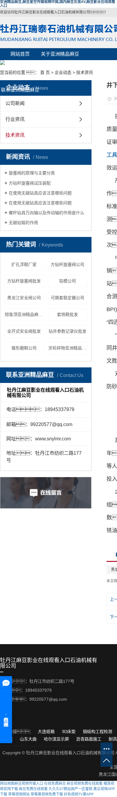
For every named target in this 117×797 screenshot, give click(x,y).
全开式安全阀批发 (24, 331)
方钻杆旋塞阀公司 (67, 264)
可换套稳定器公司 (67, 297)
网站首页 (20, 54)
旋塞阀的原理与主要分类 (32, 173)
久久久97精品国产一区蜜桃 (70, 789)
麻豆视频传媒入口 (28, 783)
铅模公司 (67, 281)
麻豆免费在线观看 (33, 789)
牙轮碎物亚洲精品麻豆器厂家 (67, 348)
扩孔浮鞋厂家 (24, 264)
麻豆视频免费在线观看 (85, 783)
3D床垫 (69, 731)
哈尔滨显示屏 (57, 739)
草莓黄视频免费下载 (47, 794)
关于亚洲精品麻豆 (60, 54)
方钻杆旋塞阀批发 (24, 281)
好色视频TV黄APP (79, 794)
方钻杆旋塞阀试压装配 (30, 183)
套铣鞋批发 (67, 314)
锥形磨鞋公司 (24, 348)
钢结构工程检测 (98, 731)
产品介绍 (20, 66)
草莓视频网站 (19, 794)
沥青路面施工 (89, 739)
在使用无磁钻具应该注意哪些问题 (40, 193)
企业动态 (60, 77)
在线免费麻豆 (55, 783)
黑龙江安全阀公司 (24, 297)
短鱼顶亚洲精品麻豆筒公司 (24, 314)
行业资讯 (15, 119)
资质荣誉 (20, 77)
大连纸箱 (47, 731)
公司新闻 (15, 103)
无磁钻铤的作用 (23, 222)
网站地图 (7, 783)
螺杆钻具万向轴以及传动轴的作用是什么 (46, 212)
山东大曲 (29, 739)
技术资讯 (84, 72)
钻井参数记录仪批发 (67, 331)
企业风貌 (60, 66)
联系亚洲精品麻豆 (20, 89)
